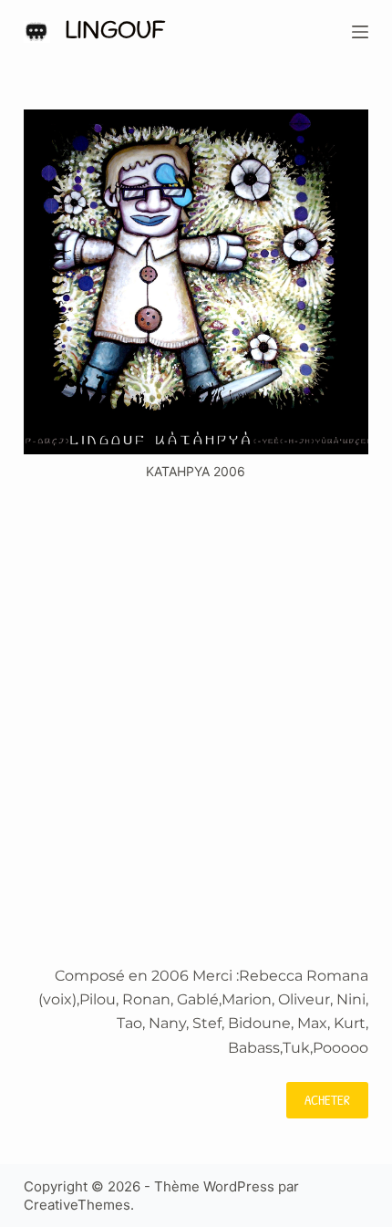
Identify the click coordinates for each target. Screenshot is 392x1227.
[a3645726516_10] (196, 281)
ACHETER (327, 1099)
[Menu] (360, 32)
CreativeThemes (77, 1204)
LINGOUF (115, 31)
